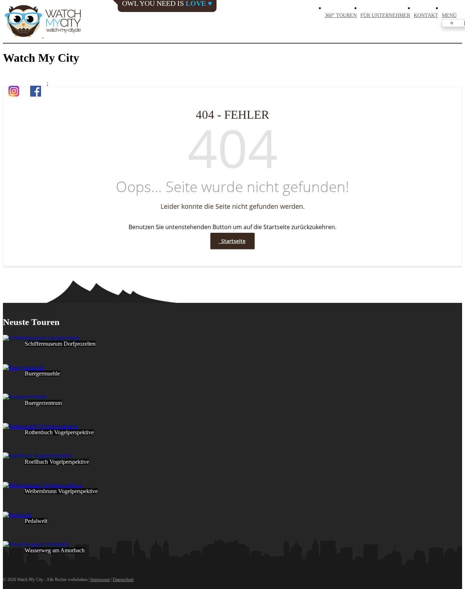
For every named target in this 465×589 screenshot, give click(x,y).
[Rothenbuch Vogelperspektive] (40, 426)
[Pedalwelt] (17, 515)
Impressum (100, 579)
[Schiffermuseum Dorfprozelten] (41, 338)
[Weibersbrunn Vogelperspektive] (42, 485)
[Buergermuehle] (23, 367)
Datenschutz (123, 579)
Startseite (232, 240)
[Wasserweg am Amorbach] (36, 544)
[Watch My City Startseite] (43, 22)
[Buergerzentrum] (24, 397)
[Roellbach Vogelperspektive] (38, 455)
